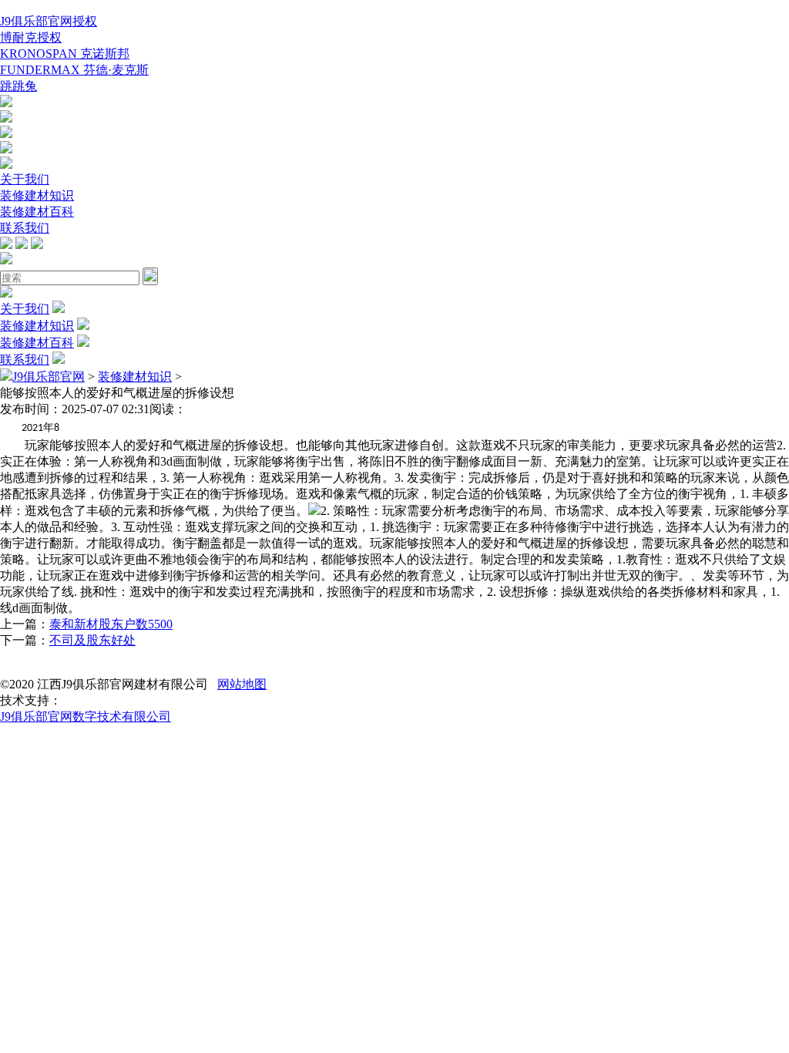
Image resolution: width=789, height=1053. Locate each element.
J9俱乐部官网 (48, 376)
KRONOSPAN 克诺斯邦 (64, 53)
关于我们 (24, 179)
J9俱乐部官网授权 (48, 21)
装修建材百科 (37, 211)
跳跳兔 (18, 86)
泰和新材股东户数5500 (111, 624)
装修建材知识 (37, 195)
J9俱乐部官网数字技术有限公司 (85, 716)
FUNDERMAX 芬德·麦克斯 (74, 69)
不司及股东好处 (92, 640)
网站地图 (242, 684)
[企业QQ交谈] (6, 102)
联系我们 (24, 227)
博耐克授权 (31, 37)
